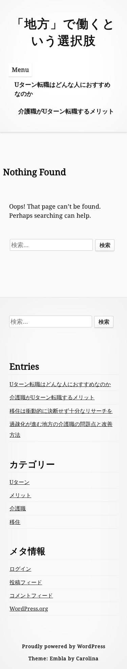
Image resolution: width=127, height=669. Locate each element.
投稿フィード (25, 582)
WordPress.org (28, 608)
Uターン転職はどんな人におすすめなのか (62, 89)
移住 (14, 522)
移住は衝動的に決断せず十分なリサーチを (60, 410)
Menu (20, 69)
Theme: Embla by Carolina (63, 658)
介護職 (17, 508)
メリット (20, 495)
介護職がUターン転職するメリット (66, 111)
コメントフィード (31, 595)
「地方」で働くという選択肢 (63, 32)
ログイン (20, 568)
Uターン (19, 482)
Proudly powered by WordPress (63, 646)
